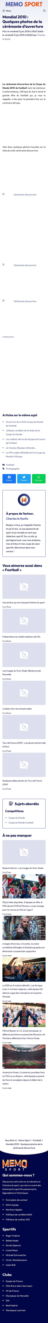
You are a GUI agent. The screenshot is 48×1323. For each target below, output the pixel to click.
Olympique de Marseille (17, 1295)
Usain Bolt (11, 1264)
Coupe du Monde (16, 817)
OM (7, 1300)
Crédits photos (8, 337)
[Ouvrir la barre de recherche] (44, 10)
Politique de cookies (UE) (18, 1219)
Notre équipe (12, 1204)
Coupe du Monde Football (20, 822)
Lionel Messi (12, 1250)
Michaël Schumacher (16, 1255)
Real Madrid (11, 1305)
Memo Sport (24, 1140)
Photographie (12, 468)
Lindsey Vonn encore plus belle (17, 708)
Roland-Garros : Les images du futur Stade (22, 868)
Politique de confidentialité (19, 1214)
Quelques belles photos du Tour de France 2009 (22, 782)
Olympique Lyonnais (15, 1310)
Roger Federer (13, 1235)
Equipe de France (14, 1281)
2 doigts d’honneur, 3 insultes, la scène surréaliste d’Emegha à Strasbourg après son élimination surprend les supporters (23, 947)
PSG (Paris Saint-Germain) (19, 1286)
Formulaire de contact (17, 1200)
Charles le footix (17, 518)
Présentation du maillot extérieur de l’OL (21, 636)
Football (10, 464)
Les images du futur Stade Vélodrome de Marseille (21, 672)
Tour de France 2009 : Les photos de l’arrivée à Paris (24, 744)
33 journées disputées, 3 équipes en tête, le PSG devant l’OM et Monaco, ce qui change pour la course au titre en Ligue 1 (23, 906)
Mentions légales (14, 1209)
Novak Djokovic (13, 1245)
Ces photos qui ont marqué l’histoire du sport (23, 602)
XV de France (12, 1290)
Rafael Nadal (12, 1240)
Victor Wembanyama (16, 1260)
